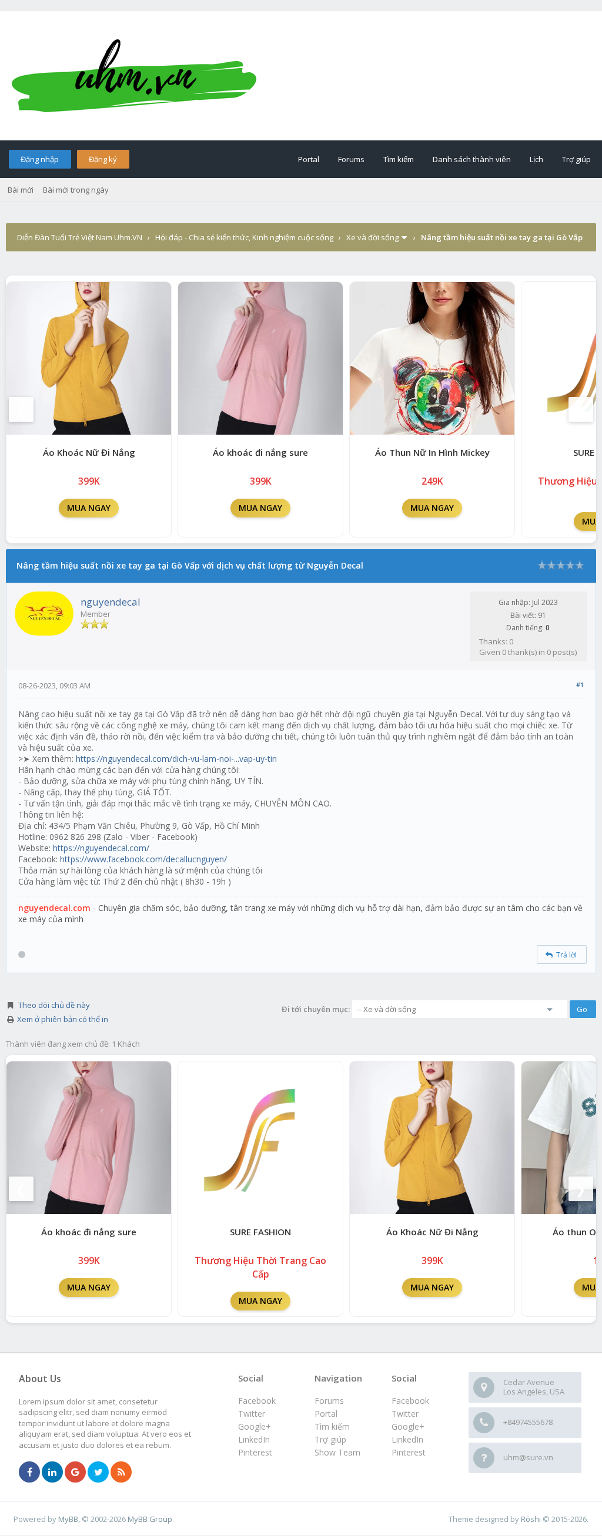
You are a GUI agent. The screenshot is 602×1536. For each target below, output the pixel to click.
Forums (351, 159)
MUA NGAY (89, 507)
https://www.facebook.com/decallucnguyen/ (143, 859)
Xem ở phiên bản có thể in (62, 1019)
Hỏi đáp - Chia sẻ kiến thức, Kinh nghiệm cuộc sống (244, 237)
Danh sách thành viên (472, 159)
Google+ (408, 1426)
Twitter (405, 1413)
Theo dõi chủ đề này (54, 1005)
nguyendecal (111, 602)
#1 (580, 684)
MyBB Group (150, 1519)
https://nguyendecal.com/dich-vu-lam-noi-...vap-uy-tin (176, 758)
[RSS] (121, 1472)
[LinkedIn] (52, 1472)
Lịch (536, 159)
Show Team (337, 1452)
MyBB (68, 1519)
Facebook (410, 1400)
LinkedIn (407, 1439)
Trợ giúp (576, 159)
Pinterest (409, 1452)
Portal (308, 159)
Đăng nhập (40, 159)
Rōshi (531, 1519)
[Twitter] (98, 1472)
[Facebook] (29, 1472)
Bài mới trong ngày (76, 189)
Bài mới (21, 189)
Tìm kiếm (398, 159)
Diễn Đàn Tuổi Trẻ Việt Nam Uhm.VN (79, 237)
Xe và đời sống (372, 237)
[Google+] (75, 1472)
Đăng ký (103, 159)
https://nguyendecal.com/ (101, 847)
